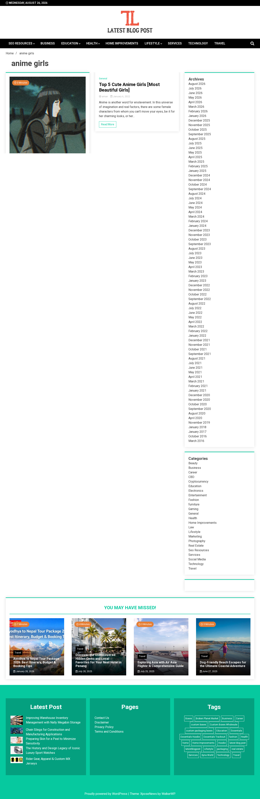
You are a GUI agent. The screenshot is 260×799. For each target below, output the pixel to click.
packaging (222, 749)
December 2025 (199, 120)
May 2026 (195, 97)
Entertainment (197, 495)
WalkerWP (168, 794)
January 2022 (197, 335)
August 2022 (196, 303)
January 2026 (197, 116)
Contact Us (102, 718)
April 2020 (195, 418)
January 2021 (197, 390)
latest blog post (238, 743)
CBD (191, 477)
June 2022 (195, 313)
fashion (233, 736)
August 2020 (196, 413)
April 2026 (195, 102)
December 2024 (199, 175)
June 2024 (195, 203)
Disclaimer (102, 722)
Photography (196, 541)
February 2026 (198, 111)
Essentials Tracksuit (214, 736)
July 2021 (195, 363)
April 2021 (195, 377)
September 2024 (199, 189)
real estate (237, 749)
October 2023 (197, 239)
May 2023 (195, 262)
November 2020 (199, 400)
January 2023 (197, 280)
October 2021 (197, 349)
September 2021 (199, 354)
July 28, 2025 (84, 671)
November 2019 (199, 422)
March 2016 (196, 441)
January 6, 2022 (121, 96)
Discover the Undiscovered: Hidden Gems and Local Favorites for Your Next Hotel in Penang (98, 660)
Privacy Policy (104, 727)
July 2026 (195, 88)
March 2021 (196, 381)
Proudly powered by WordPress (106, 794)
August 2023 (196, 248)
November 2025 (199, 125)
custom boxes (198, 724)
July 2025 (195, 143)
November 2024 (199, 180)
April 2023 (195, 267)
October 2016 (197, 436)
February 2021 (198, 386)
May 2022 (195, 317)
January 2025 (197, 171)
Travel (219, 43)
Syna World (207, 755)
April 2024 (195, 212)
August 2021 (196, 358)
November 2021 (199, 345)
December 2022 (199, 285)
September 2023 (199, 244)
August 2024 (196, 194)
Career (192, 472)
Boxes (188, 718)
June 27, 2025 (209, 671)
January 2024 (197, 226)
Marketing (195, 536)
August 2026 (196, 84)
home (186, 743)
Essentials (236, 730)
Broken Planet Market (207, 718)
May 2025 (195, 152)
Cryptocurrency (198, 481)
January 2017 (197, 432)
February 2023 (198, 276)
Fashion (193, 500)
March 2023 (196, 271)
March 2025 (196, 161)
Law (191, 527)
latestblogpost (192, 749)
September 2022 (199, 299)
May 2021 (195, 372)
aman (104, 96)
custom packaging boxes (199, 730)
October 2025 (197, 129)
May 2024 (195, 207)
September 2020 (199, 409)
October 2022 (197, 294)
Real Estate (196, 545)
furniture (193, 504)
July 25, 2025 (147, 671)
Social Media (197, 559)
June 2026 (195, 93)
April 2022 (195, 322)
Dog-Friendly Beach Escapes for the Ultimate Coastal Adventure (223, 664)
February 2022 (198, 331)
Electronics (195, 490)
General (103, 78)
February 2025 (198, 166)
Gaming (193, 509)
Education (69, 43)
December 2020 (199, 395)
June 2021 (195, 367)
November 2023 (199, 235)
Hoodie (222, 743)
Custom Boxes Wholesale (223, 724)
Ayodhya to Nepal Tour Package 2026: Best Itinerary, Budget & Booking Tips (36, 662)
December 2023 (199, 230)
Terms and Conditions (109, 731)
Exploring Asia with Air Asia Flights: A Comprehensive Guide (161, 664)
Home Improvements (122, 43)
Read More (107, 124)
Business (48, 43)
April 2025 (195, 157)
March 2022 (196, 326)
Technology (198, 43)
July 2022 (195, 308)
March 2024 (196, 216)
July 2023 (195, 253)
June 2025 (195, 148)
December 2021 (199, 340)
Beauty (193, 463)
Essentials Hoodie (190, 736)
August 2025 (196, 139)
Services (175, 43)
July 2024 (195, 198)
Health (91, 43)
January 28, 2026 (24, 671)
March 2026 (196, 107)
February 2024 (198, 221)
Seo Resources (20, 43)
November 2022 (199, 290)
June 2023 (195, 258)
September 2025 (199, 134)
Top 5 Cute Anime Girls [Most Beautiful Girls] (129, 87)
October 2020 (197, 404)
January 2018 (197, 427)
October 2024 (197, 184)
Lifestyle (152, 43)
